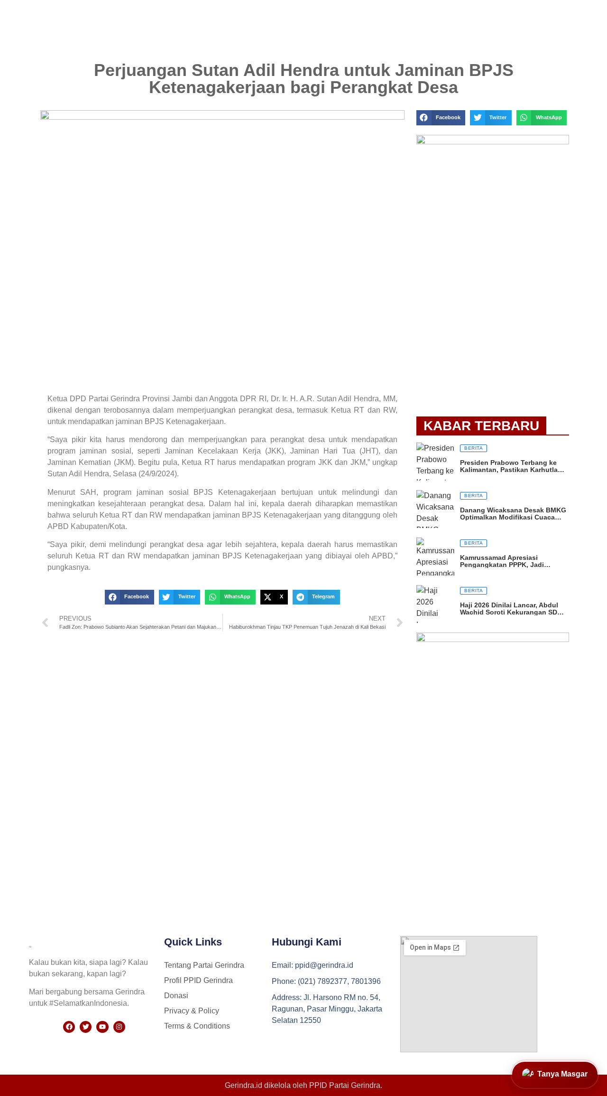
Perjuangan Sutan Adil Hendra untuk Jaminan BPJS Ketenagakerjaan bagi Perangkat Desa (304, 78)
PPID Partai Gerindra (344, 1085)
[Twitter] (86, 1027)
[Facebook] (69, 1027)
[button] (129, 597)
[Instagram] (119, 1027)
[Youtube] (102, 1027)
